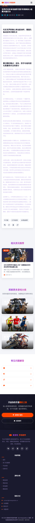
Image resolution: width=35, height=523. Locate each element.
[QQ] (17, 448)
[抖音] (26, 448)
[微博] (13, 448)
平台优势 (5, 465)
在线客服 (6, 503)
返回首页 (18, 421)
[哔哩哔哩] (22, 448)
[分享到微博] (9, 225)
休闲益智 (5, 486)
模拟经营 (5, 489)
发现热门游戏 (18, 415)
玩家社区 (5, 468)
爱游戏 (9, 3)
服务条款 (27, 520)
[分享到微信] (4, 225)
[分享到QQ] (13, 225)
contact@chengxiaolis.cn (11, 500)
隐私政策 (21, 520)
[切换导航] (31, 2)
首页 (4, 460)
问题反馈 (6, 509)
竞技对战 (5, 483)
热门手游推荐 (6, 462)
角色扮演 (5, 480)
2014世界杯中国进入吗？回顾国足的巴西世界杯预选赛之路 (17, 266)
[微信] (8, 448)
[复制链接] (17, 225)
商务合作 (5, 506)
